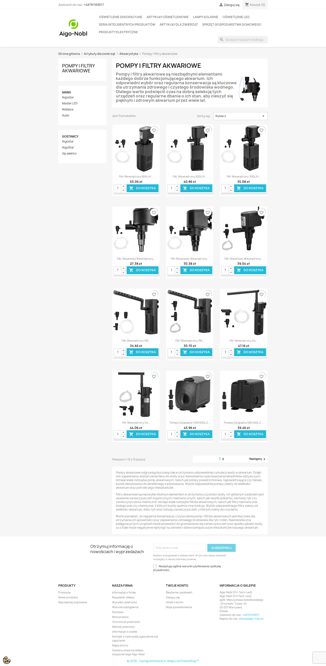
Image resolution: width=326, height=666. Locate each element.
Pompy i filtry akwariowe (78, 68)
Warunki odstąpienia (125, 607)
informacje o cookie (124, 631)
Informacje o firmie (124, 592)
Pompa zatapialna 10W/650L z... (190, 422)
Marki (66, 92)
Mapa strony (120, 645)
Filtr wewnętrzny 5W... (136, 340)
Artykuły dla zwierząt (179, 24)
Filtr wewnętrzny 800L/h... (136, 176)
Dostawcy (70, 137)
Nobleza (67, 109)
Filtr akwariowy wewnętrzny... (136, 258)
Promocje (64, 592)
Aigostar (68, 97)
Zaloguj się (173, 597)
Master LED (69, 103)
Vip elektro (69, 153)
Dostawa (117, 612)
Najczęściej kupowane (72, 602)
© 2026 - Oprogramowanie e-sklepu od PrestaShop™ (163, 661)
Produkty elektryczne (118, 32)
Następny (258, 459)
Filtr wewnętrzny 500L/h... (190, 176)
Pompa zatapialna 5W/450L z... (243, 422)
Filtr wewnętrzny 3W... (189, 340)
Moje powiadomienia (179, 607)
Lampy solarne (205, 17)
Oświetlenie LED (236, 17)
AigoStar (68, 147)
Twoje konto (177, 585)
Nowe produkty (68, 597)
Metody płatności (123, 626)
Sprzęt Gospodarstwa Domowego (231, 24)
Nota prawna (120, 617)
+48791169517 (94, 5)
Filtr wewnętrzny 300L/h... (244, 176)
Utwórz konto (174, 602)
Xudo (65, 115)
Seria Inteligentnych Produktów (127, 24)
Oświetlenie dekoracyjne (120, 17)
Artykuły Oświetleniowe (168, 17)
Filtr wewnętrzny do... (243, 340)
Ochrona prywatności (126, 622)
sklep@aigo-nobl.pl (251, 618)
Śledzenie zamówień (179, 592)
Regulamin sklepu (123, 597)
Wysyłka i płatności (124, 602)
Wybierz (240, 116)
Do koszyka (142, 188)
